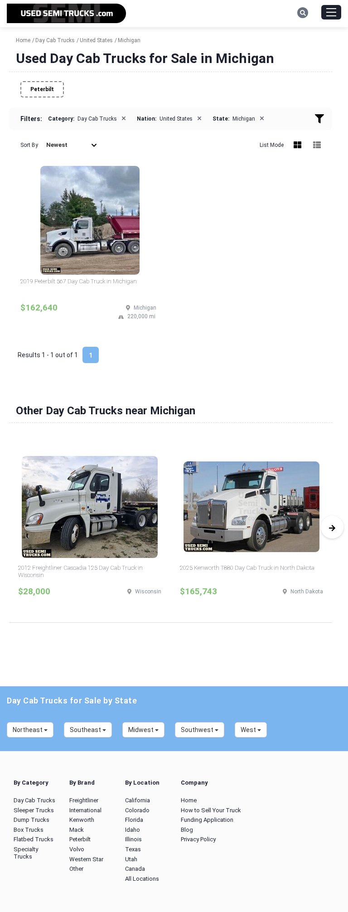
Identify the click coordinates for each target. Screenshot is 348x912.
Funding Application (207, 819)
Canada (135, 868)
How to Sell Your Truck (211, 810)
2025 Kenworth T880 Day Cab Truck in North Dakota (247, 567)
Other (76, 868)
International (85, 810)
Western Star (86, 859)
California (137, 800)
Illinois (133, 839)
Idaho (132, 829)
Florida (134, 819)
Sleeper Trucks (34, 810)
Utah (131, 859)
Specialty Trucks (26, 853)
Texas (133, 849)
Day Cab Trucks (34, 800)
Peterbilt (42, 89)
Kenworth (81, 819)
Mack (76, 829)
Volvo (76, 849)
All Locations (142, 878)
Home (189, 800)
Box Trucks (29, 829)
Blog (187, 829)
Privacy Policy (198, 839)
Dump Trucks (31, 819)
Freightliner (83, 800)
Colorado (137, 810)
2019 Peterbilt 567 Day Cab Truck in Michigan (78, 281)
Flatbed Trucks (33, 839)
